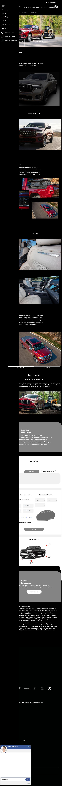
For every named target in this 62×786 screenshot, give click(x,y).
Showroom (27, 7)
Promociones (35, 7)
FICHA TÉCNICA (34, 592)
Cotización (43, 7)
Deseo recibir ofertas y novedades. (22, 522)
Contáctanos (33, 12)
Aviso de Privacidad (26, 518)
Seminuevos (25, 12)
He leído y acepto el (21, 518)
